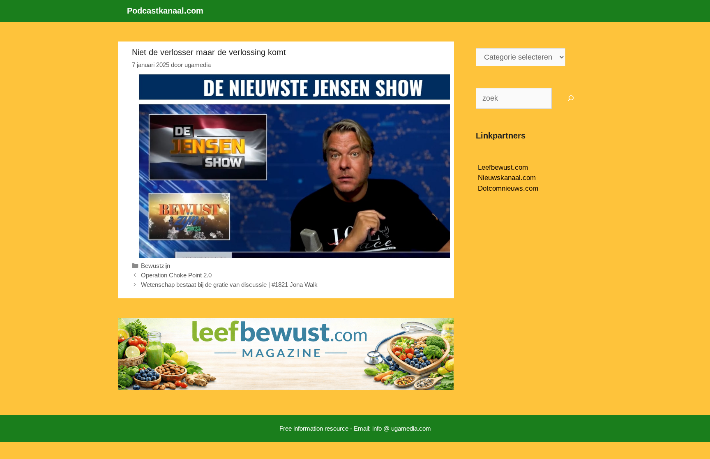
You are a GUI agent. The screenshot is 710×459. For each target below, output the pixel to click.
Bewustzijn (155, 265)
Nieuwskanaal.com (507, 178)
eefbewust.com (505, 167)
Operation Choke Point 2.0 (176, 275)
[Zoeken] (571, 98)
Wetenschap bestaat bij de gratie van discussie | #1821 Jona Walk (229, 284)
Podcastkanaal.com (165, 10)
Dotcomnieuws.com (508, 188)
